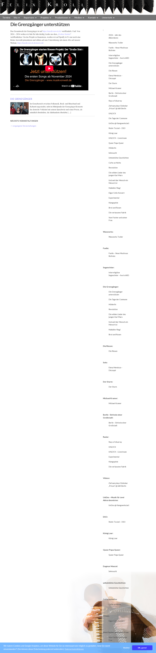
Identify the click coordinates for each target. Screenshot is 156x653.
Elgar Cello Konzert (117, 193)
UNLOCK (112, 113)
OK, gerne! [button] (142, 648)
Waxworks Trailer (116, 43)
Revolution (113, 168)
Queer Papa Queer (116, 143)
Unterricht (107, 17)
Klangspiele (113, 203)
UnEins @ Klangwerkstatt (119, 123)
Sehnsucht (113, 153)
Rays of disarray (115, 101)
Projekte (44, 17)
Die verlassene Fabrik (117, 212)
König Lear (113, 133)
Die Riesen (113, 71)
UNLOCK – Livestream (118, 138)
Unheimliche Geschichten (119, 158)
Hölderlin (112, 148)
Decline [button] (126, 648)
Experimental (114, 198)
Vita (15, 17)
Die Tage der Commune (118, 118)
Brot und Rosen (115, 208)
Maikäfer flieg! (115, 188)
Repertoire (29, 17)
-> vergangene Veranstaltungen (23, 126)
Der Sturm (113, 83)
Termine (6, 17)
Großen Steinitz (64, 34)
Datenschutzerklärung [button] (74, 649)
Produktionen (61, 17)
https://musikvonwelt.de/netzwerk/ (30, 43)
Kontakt (92, 17)
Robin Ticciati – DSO (117, 128)
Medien (78, 17)
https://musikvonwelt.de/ (52, 31)
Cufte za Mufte (115, 163)
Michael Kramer (115, 88)
